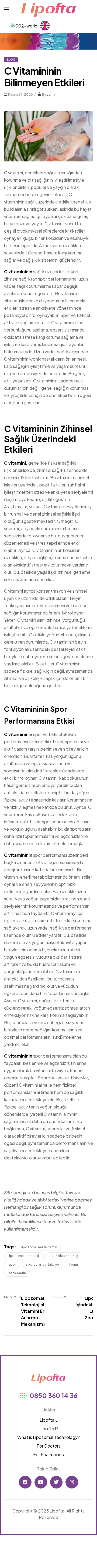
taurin (73, 1264)
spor (12, 1264)
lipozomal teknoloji (24, 1256)
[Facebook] (25, 1482)
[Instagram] (71, 1482)
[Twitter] (56, 1482)
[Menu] (6, 9)
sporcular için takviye (42, 1264)
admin (51, 94)
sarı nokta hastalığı (64, 1256)
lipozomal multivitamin (39, 1247)
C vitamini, (15, 463)
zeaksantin (17, 1273)
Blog (11, 59)
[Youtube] (40, 1482)
